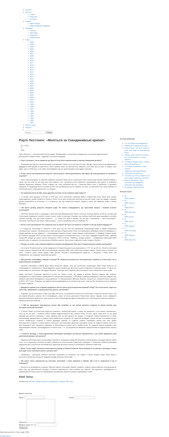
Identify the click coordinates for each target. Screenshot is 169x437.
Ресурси (28, 127)
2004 (32, 92)
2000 (32, 102)
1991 (32, 122)
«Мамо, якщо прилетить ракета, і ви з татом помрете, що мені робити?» (137, 157)
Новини (28, 21)
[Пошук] (26, 129)
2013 (32, 72)
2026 (32, 42)
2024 (32, 46)
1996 (32, 111)
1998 (32, 106)
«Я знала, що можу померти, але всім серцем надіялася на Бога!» (137, 176)
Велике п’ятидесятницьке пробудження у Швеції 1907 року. (51, 381)
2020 (32, 56)
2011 (32, 76)
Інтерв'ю (33, 30)
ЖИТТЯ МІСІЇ (35, 23)
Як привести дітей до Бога (134, 187)
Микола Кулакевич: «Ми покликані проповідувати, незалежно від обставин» (134, 182)
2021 (32, 53)
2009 (32, 81)
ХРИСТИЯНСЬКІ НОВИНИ (40, 26)
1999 (32, 104)
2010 (32, 79)
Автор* (21, 397)
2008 (32, 83)
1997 (32, 109)
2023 (32, 49)
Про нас (28, 12)
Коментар (22, 422)
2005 (32, 90)
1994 (32, 116)
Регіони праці (30, 125)
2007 (32, 86)
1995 (32, 113)
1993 (32, 118)
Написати (23, 428)
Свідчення (34, 35)
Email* (71, 397)
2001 (32, 99)
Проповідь (34, 33)
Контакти (33, 19)
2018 (32, 60)
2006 (32, 88)
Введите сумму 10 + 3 (27, 425)
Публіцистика (35, 37)
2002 (32, 97)
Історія (32, 14)
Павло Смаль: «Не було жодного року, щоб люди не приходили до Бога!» (137, 150)
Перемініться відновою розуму (136, 145)
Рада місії (33, 16)
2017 (32, 63)
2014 (32, 69)
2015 (32, 67)
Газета (27, 39)
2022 (32, 51)
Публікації (29, 28)
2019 (32, 58)
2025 (32, 44)
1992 (32, 120)
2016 (32, 65)
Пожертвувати (5, 436)
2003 (32, 95)
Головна (28, 10)
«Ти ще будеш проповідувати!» (136, 143)
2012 (32, 74)
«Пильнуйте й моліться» (134, 173)
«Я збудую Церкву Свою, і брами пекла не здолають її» (137, 162)
